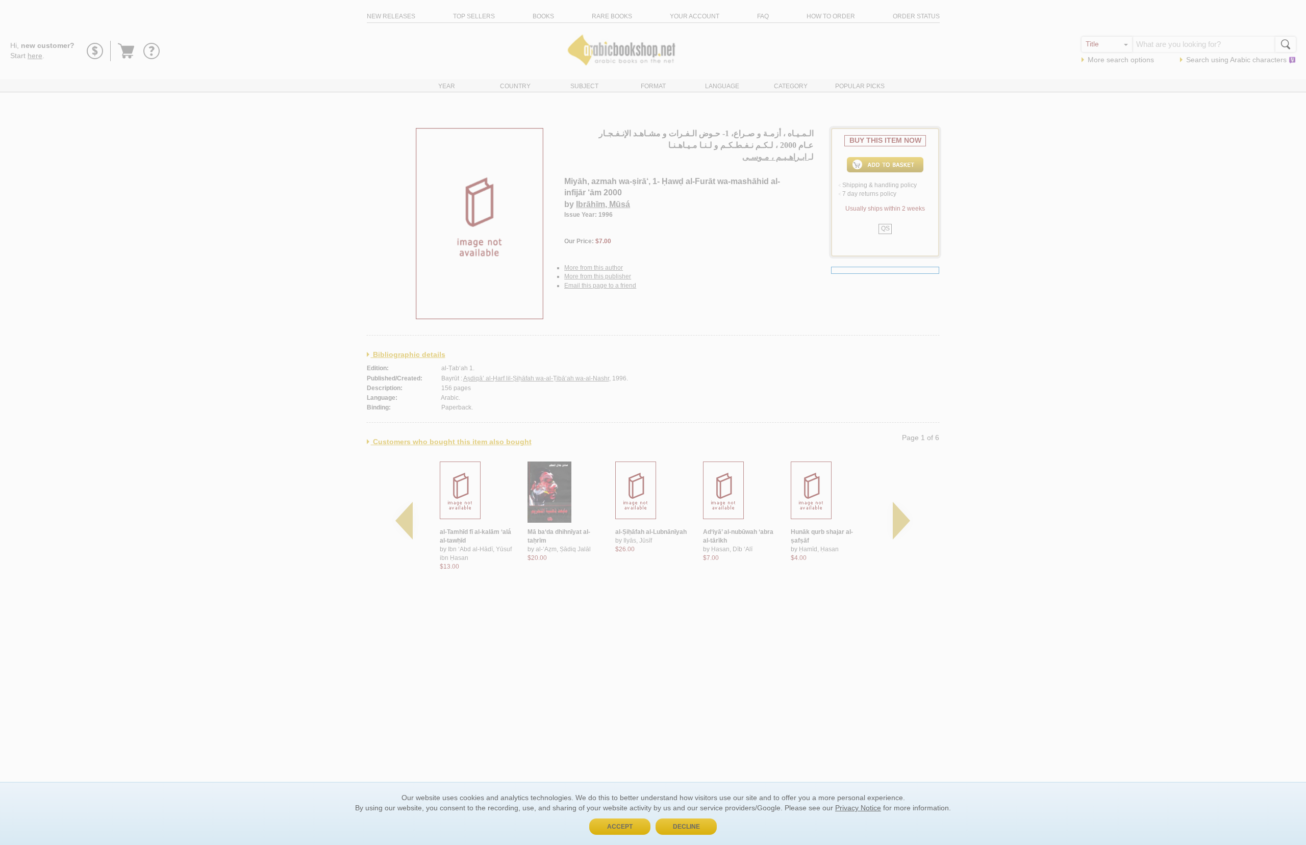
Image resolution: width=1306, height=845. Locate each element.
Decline (686, 826)
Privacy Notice (858, 808)
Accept (620, 826)
